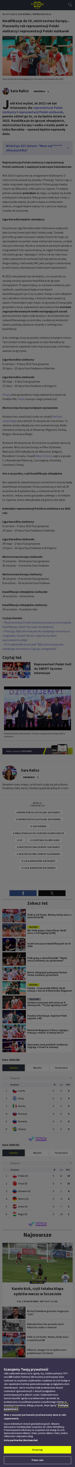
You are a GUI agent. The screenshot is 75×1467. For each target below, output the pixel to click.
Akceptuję (37, 1449)
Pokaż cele (37, 1460)
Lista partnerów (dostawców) (21, 1440)
